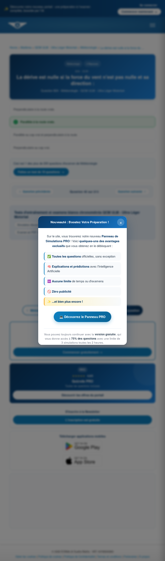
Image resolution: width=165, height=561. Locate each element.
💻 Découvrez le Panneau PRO (82, 317)
